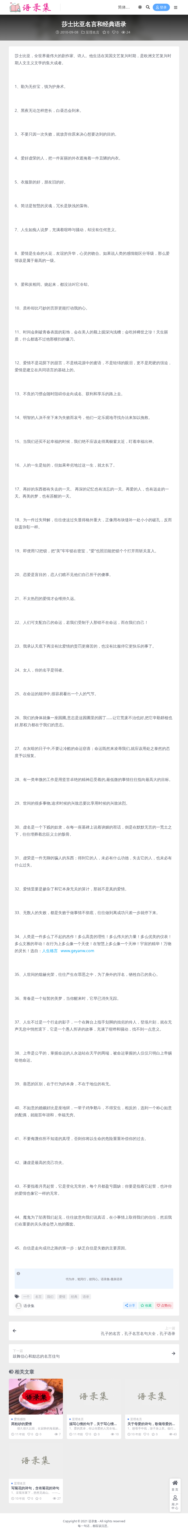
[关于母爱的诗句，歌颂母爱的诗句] (152, 1397)
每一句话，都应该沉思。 (94, 1526)
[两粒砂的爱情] (36, 1397)
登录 (163, 7)
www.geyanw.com (77, 950)
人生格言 (50, 950)
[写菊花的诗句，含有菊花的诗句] (36, 1461)
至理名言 (92, 32)
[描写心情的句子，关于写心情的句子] (94, 1397)
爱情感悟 (20, 1419)
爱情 (62, 1296)
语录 (86, 1296)
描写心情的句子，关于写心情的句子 (93, 1425)
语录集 (29, 1305)
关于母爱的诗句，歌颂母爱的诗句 (152, 1425)
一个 (26, 1296)
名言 (38, 1296)
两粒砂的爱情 (21, 1423)
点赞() (166, 1305)
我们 (50, 1296)
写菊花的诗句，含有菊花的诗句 (35, 1488)
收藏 (148, 1305)
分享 (132, 1305)
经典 (74, 1296)
